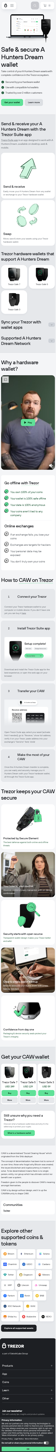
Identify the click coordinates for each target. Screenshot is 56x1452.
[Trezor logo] (5, 5)
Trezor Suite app (9, 140)
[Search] (35, 5)
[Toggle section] (51, 324)
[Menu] (12, 5)
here (24, 613)
